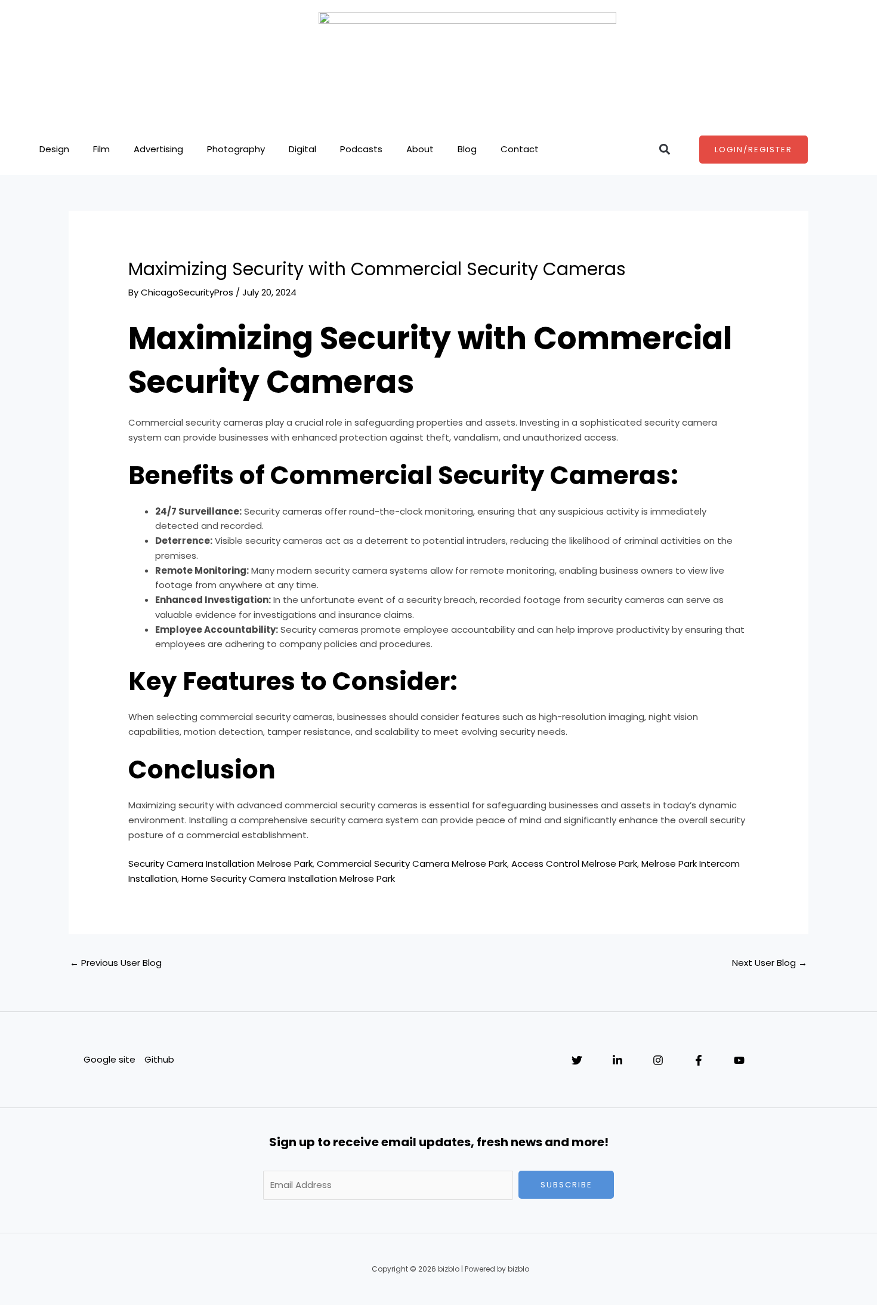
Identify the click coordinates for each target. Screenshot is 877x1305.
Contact (520, 149)
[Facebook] (698, 1060)
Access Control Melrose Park (574, 863)
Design (54, 149)
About (420, 149)
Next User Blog (769, 962)
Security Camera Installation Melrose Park (220, 863)
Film (101, 149)
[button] (664, 149)
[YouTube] (739, 1060)
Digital (302, 149)
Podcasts (361, 149)
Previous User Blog (116, 962)
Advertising (158, 149)
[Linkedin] (617, 1060)
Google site (109, 1059)
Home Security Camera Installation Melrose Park (288, 878)
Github (159, 1059)
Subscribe (566, 1184)
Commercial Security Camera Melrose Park (412, 863)
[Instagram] (658, 1060)
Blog (467, 149)
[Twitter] (577, 1060)
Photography (236, 149)
